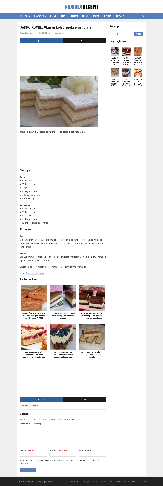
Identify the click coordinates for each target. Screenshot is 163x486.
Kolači (53, 16)
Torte (63, 16)
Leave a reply (60, 33)
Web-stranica (85, 450)
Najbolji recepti (27, 482)
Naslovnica (24, 16)
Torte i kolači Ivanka (35, 273)
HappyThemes (47, 482)
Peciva (85, 16)
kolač (35, 405)
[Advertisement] (63, 60)
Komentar (30, 424)
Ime (27, 450)
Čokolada (25, 405)
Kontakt (120, 16)
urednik (31, 33)
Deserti (74, 16)
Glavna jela (40, 16)
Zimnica (107, 16)
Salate (96, 16)
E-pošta (58, 450)
